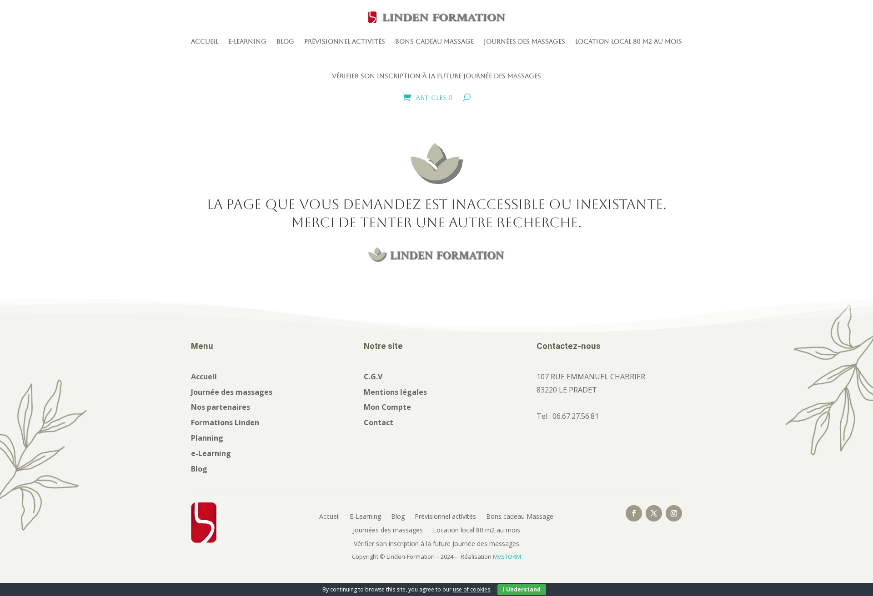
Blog (285, 41)
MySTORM (507, 556)
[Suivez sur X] (654, 513)
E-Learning (247, 41)
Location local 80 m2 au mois (628, 41)
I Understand (522, 589)
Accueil (204, 41)
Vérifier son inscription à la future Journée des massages (436, 75)
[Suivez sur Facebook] (634, 513)
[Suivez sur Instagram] (674, 513)
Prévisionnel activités (344, 41)
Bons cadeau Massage (434, 41)
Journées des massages (524, 41)
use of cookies (471, 589)
